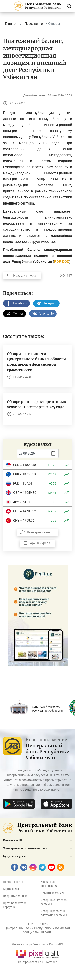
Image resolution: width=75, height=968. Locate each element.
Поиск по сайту (13, 881)
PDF (57, 261)
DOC (65, 261)
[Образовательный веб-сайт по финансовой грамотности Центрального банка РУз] (38, 615)
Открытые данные (15, 896)
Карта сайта (11, 889)
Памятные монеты (53, 893)
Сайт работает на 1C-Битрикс (37, 962)
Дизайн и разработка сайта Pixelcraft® (37, 944)
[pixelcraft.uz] (37, 953)
